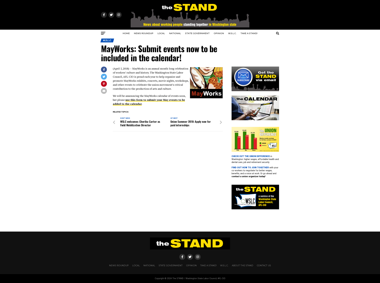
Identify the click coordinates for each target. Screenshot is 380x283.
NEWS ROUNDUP (143, 33)
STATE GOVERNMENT (197, 33)
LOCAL (161, 33)
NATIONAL (175, 33)
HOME (126, 33)
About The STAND (242, 265)
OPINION (219, 33)
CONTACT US (264, 265)
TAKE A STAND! (248, 33)
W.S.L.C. (232, 33)
